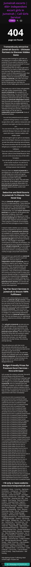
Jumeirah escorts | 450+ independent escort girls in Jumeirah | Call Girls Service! (15, 10)
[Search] (17, 20)
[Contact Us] (21, 20)
